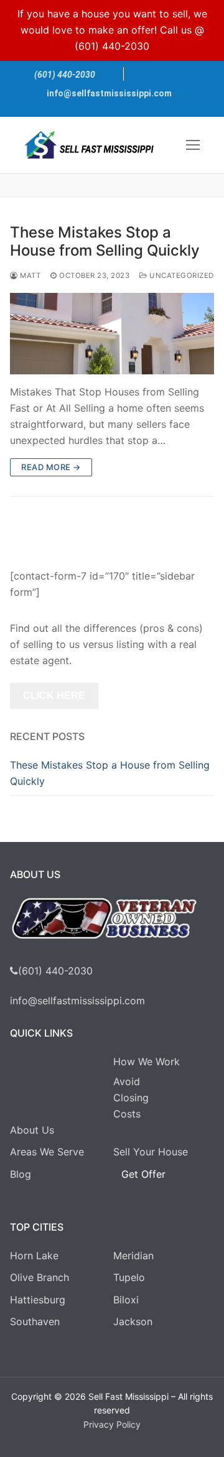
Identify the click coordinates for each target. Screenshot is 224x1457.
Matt (29, 275)
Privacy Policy (112, 1424)
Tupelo (129, 1277)
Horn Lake (34, 1255)
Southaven (35, 1321)
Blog (20, 1174)
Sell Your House (150, 1151)
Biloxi (126, 1299)
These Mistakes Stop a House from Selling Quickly (105, 241)
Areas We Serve (47, 1151)
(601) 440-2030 (112, 46)
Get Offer (143, 1174)
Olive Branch (39, 1277)
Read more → (51, 467)
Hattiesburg (37, 1299)
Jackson (132, 1321)
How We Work (146, 1061)
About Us (32, 1130)
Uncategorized (180, 275)
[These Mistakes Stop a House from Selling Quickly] (112, 333)
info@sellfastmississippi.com (109, 93)
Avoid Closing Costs (131, 1097)
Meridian (133, 1255)
